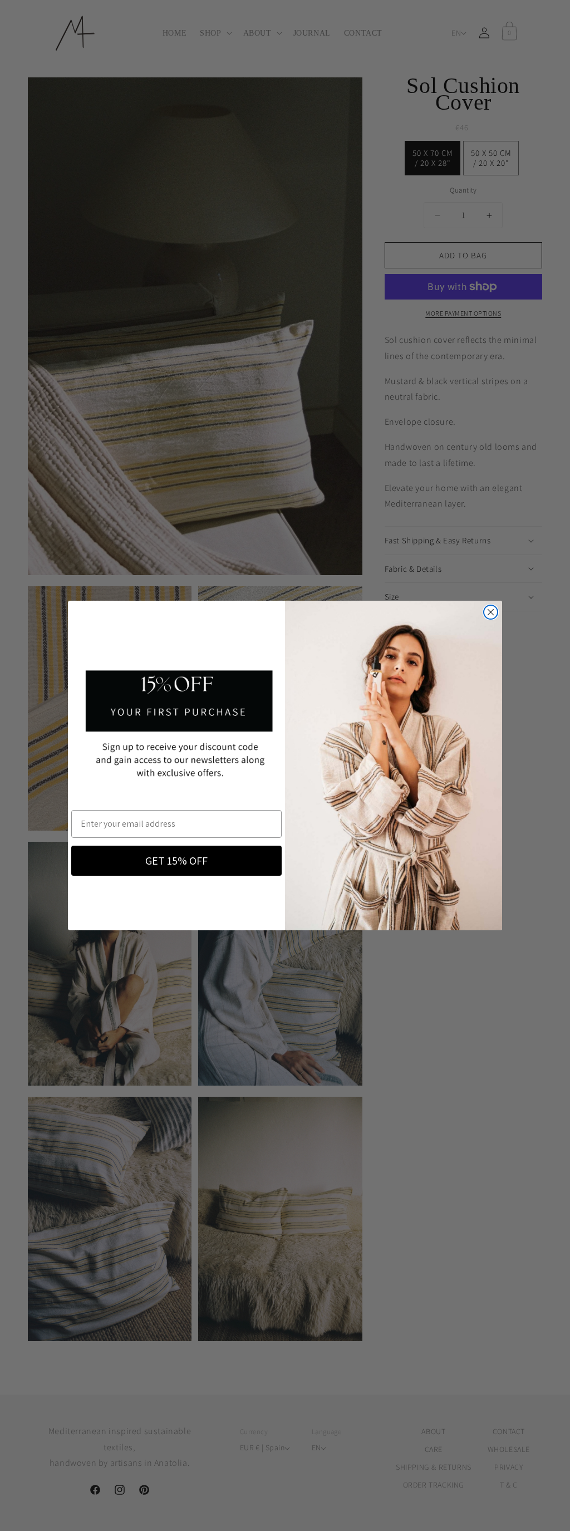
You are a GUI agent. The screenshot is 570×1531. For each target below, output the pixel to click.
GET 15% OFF (176, 860)
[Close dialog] (491, 612)
